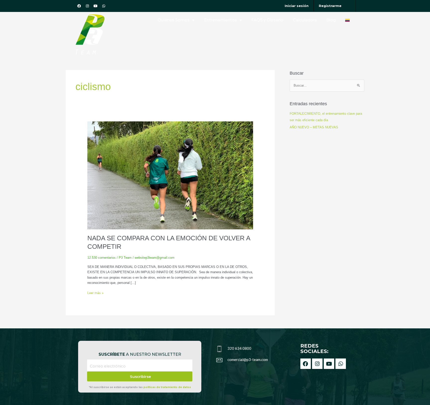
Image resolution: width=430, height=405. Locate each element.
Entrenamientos (220, 20)
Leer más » (95, 292)
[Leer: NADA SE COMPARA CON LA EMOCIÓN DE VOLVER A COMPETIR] (170, 175)
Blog (331, 20)
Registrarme (330, 6)
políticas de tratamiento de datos (167, 387)
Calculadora (305, 20)
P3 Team (125, 257)
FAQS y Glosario (267, 20)
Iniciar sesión (297, 6)
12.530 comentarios (101, 257)
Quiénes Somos (174, 20)
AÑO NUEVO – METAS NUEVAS (314, 127)
